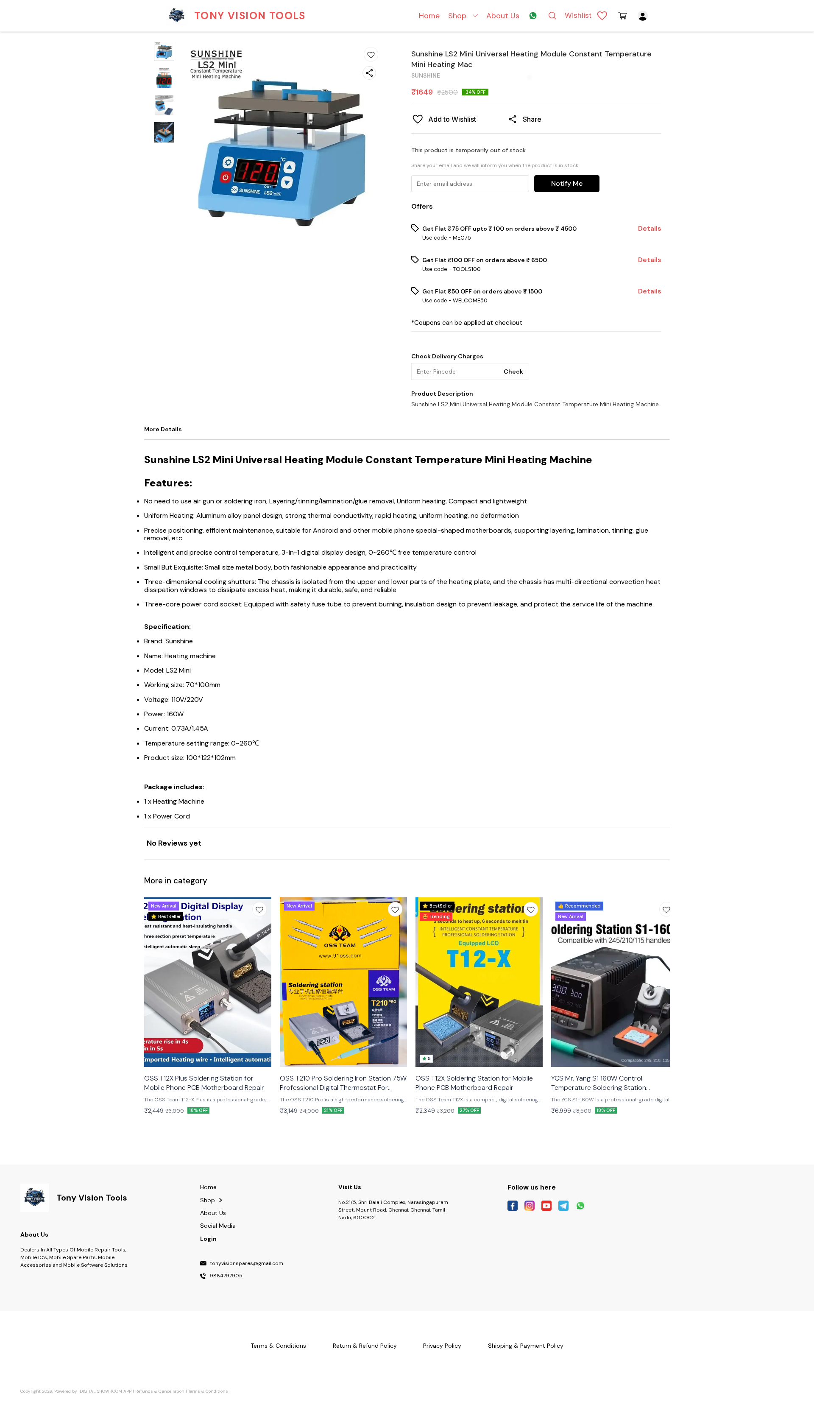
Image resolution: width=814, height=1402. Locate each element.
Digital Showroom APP (105, 1391)
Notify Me (567, 183)
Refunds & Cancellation (159, 1391)
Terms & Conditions (208, 1391)
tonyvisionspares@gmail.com (246, 1264)
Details (649, 228)
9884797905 (226, 1276)
